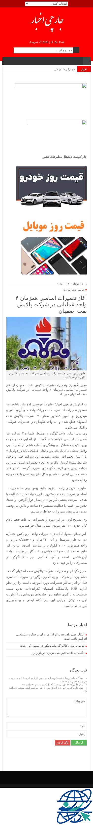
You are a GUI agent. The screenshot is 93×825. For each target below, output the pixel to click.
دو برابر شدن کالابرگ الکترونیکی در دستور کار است (52, 645)
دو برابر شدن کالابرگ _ (60, 69)
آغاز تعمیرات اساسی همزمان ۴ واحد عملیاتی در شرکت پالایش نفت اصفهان (51, 304)
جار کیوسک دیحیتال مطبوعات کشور (64, 156)
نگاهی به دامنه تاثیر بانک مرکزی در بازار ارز (58, 653)
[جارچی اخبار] (46, 21)
